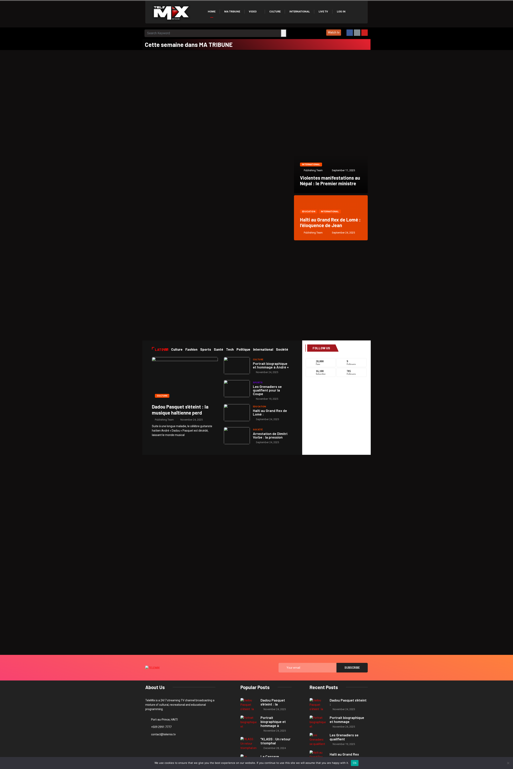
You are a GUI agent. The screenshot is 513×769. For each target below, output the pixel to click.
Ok (354, 762)
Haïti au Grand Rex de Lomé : (270, 412)
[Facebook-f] (349, 32)
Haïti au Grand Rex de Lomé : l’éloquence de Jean (330, 222)
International (299, 11)
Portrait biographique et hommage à (273, 721)
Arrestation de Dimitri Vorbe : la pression (270, 435)
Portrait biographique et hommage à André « (271, 365)
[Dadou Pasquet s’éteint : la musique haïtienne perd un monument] (185, 378)
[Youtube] (364, 32)
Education (308, 211)
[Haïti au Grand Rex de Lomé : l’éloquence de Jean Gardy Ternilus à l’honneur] (237, 412)
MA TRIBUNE (232, 11)
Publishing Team (313, 170)
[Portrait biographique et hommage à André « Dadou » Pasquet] (237, 365)
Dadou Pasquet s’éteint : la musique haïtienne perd (180, 410)
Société (258, 429)
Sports (258, 382)
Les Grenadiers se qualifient (344, 737)
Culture (275, 11)
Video (252, 11)
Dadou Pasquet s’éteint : (348, 702)
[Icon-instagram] (357, 32)
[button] (333, 32)
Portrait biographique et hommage (347, 719)
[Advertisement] (256, 80)
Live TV (323, 11)
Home (211, 11)
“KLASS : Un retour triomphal (276, 741)
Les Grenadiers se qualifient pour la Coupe (267, 390)
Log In (341, 11)
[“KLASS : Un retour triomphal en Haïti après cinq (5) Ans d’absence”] (248, 743)
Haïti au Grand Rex (344, 754)
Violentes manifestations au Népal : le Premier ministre (330, 180)
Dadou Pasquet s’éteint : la (273, 702)
